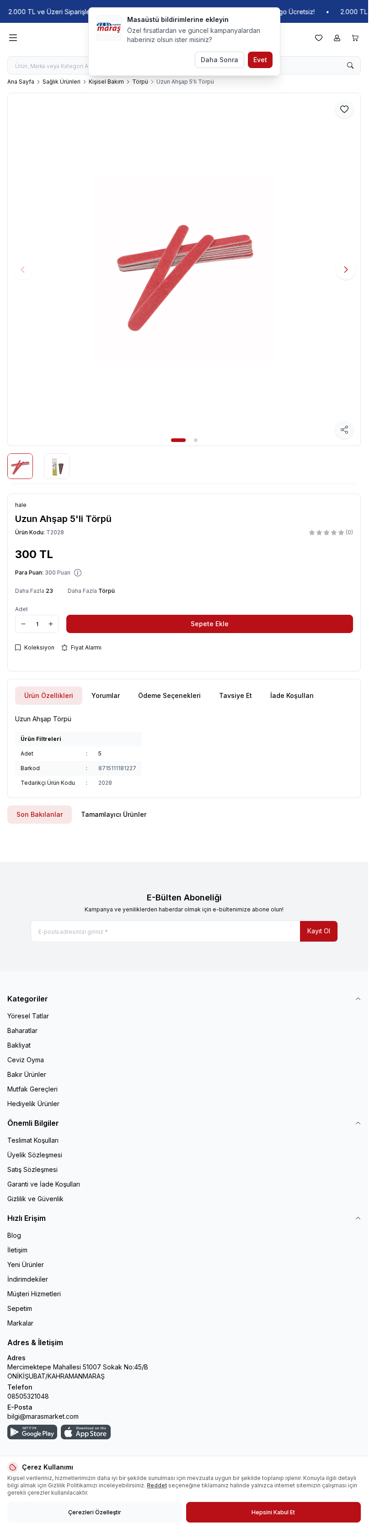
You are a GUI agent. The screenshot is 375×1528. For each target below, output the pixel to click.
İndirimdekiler (27, 1279)
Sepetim (19, 1308)
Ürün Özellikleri (48, 695)
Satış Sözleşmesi (32, 1169)
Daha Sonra (219, 60)
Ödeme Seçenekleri (169, 695)
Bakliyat (19, 1045)
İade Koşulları (292, 695)
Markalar (20, 1323)
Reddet (157, 1485)
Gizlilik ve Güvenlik (35, 1199)
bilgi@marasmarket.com (43, 1416)
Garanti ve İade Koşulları (43, 1184)
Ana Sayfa (20, 81)
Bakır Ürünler (26, 1074)
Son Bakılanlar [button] (39, 814)
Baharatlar (22, 1030)
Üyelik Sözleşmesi (34, 1155)
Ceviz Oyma (25, 1060)
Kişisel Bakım (106, 81)
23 (49, 590)
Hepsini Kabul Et (273, 1512)
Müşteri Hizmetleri (34, 1294)
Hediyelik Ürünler (33, 1103)
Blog (14, 1235)
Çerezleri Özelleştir (94, 1512)
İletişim (17, 1250)
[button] (178, 440)
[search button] (350, 65)
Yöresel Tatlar (28, 1016)
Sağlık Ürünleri (61, 81)
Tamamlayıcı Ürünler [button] (113, 814)
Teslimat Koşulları (33, 1140)
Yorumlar (105, 695)
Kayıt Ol (318, 931)
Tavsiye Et (235, 695)
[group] (184, 269)
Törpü (140, 81)
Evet (260, 60)
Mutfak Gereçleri (32, 1089)
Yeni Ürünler (25, 1264)
